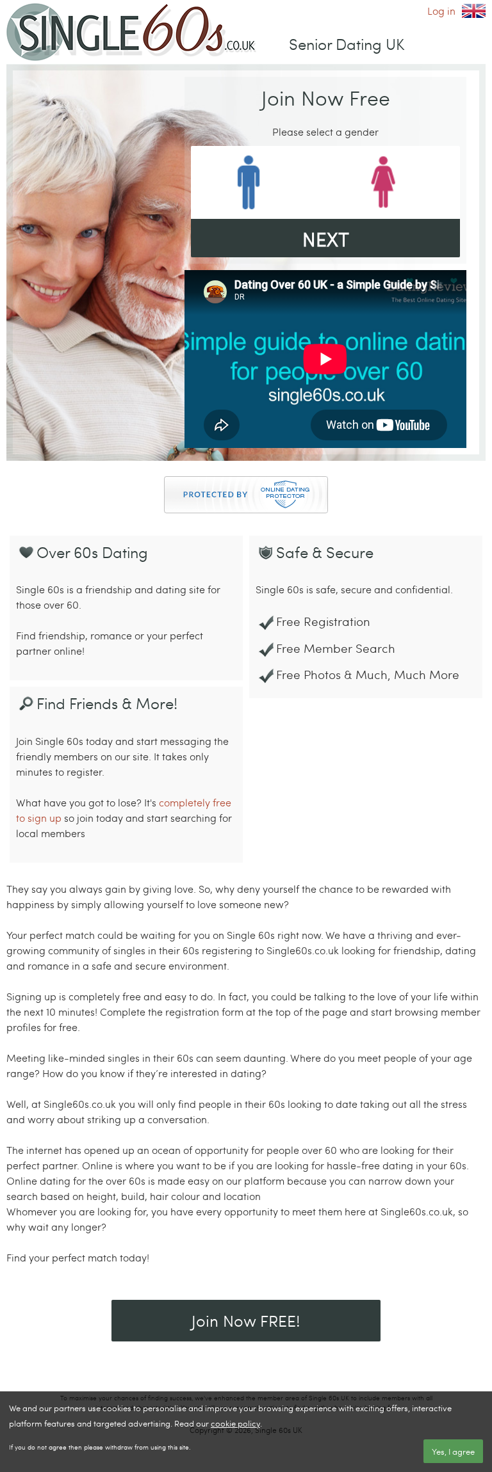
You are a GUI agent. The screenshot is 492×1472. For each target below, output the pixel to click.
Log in (441, 10)
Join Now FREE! (246, 1320)
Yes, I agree (453, 1451)
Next (325, 238)
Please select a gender (325, 131)
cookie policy (235, 1423)
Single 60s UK (474, 11)
